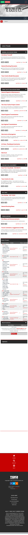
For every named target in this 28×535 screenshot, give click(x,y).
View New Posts (14, 497)
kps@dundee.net (22, 149)
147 (2, 140)
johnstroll (24, 186)
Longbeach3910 (22, 140)
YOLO (25, 202)
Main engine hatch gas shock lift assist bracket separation (6, 248)
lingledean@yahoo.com (21, 328)
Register (7, 1)
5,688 (7, 100)
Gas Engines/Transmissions (14, 293)
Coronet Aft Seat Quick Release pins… (6, 306)
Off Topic (4, 192)
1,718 (6, 83)
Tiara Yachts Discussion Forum (11, 89)
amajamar (24, 83)
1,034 (6, 148)
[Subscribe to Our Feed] (16, 483)
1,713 (6, 62)
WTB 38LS (6, 256)
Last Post (18, 62)
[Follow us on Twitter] (14, 483)
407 (2, 83)
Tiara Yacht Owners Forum (6, 21)
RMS (25, 175)
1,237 (6, 72)
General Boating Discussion (13, 306)
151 (2, 110)
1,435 (2, 100)
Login (2, 1)
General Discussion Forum (9, 52)
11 (2, 202)
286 (2, 72)
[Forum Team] (14, 334)
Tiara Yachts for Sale (14, 256)
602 (6, 186)
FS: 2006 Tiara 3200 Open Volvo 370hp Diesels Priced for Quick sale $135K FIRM (6, 283)
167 (2, 120)
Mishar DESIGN (16, 487)
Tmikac (24, 72)
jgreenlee (24, 210)
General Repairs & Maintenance (13, 249)
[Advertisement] (14, 33)
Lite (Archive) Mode (14, 501)
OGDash (24, 62)
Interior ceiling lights (6, 312)
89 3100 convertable (5, 317)
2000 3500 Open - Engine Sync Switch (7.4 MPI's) (6, 293)
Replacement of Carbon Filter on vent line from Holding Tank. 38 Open (6, 265)
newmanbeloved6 (22, 233)
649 (6, 110)
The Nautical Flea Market (9, 165)
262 (2, 186)
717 (6, 130)
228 (2, 148)
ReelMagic (24, 130)
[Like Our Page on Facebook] (11, 483)
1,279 (6, 158)
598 (2, 62)
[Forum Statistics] (16, 334)
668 (6, 120)
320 (2, 175)
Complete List (24, 325)
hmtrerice (24, 100)
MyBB (16, 488)
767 (6, 175)
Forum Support (6, 216)
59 (5, 223)
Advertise (14, 504)
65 (5, 233)
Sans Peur (24, 223)
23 (5, 202)
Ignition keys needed (6, 299)
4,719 (7, 210)
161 (2, 130)
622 (6, 140)
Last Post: (25, 249)
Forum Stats (14, 499)
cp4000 (24, 158)
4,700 (2, 210)
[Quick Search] (26, 2)
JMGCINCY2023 (23, 110)
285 (2, 158)
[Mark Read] (12, 334)
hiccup (24, 120)
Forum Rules (14, 503)
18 (2, 223)
